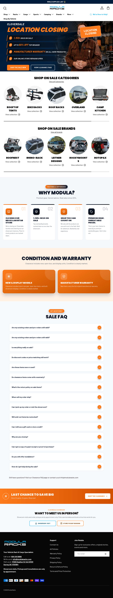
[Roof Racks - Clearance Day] (56, 95)
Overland (78, 107)
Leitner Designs (56, 159)
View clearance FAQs (43, 67)
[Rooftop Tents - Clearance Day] (13, 95)
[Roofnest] (13, 145)
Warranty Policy (56, 553)
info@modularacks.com (69, 477)
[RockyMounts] (78, 145)
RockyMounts (78, 159)
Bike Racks (34, 107)
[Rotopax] (100, 145)
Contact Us (54, 545)
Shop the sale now (18, 67)
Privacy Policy (55, 558)
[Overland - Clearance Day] (78, 95)
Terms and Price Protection (60, 571)
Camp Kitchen (100, 109)
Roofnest (12, 158)
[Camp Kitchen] (100, 95)
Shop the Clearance (96, 496)
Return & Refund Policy (59, 567)
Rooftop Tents (13, 109)
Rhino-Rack (34, 158)
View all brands (56, 132)
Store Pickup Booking (71, 523)
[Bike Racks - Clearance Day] (34, 95)
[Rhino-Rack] (34, 145)
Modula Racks (12, 590)
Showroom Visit (44, 523)
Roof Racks (56, 107)
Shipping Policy (56, 562)
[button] (108, 8)
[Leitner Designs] (56, 145)
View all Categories (56, 81)
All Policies (54, 549)
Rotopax (100, 158)
